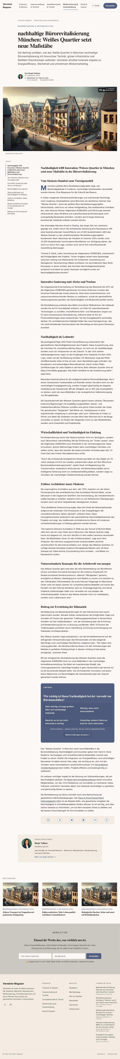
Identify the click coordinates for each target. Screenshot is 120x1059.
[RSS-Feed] (5, 1004)
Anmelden (93, 956)
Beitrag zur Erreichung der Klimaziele (17, 213)
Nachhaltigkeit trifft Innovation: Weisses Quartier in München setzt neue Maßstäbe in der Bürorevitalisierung (18, 170)
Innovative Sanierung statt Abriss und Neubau (17, 184)
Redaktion (73, 988)
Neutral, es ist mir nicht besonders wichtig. (56, 722)
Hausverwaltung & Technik (37, 5)
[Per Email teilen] (95, 820)
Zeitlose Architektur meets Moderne (17, 199)
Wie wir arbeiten (75, 996)
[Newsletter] (11, 1004)
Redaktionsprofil (41, 847)
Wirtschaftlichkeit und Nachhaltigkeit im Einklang (17, 194)
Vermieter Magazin (7, 5)
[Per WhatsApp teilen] (48, 820)
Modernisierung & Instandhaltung (70, 5)
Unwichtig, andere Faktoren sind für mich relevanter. (93, 722)
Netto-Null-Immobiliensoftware (81, 780)
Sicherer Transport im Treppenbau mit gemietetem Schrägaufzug (18, 913)
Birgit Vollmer (34, 73)
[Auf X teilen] (60, 820)
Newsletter (110, 6)
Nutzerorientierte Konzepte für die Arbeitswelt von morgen (18, 206)
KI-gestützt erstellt (46, 80)
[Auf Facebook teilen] (72, 820)
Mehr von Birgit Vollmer (44, 857)
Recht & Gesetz (84, 5)
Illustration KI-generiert (14, 153)
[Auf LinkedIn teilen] (83, 820)
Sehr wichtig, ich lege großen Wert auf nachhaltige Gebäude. (59, 709)
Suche (97, 6)
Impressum (73, 1005)
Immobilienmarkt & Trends (53, 5)
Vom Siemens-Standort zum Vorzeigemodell (18, 179)
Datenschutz (74, 1009)
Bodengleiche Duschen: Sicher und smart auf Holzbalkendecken (98, 913)
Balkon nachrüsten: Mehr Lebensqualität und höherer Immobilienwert (58, 913)
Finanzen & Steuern (23, 5)
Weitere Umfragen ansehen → (77, 735)
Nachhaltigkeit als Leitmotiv (18, 189)
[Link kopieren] (107, 820)
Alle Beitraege (74, 992)
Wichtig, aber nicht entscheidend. (89, 710)
